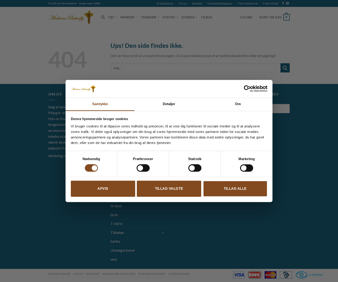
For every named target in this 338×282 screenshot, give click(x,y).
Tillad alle (235, 188)
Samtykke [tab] (100, 104)
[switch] (143, 168)
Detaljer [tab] (169, 104)
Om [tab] (238, 104)
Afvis (102, 188)
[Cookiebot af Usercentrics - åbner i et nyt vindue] (247, 88)
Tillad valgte (169, 188)
